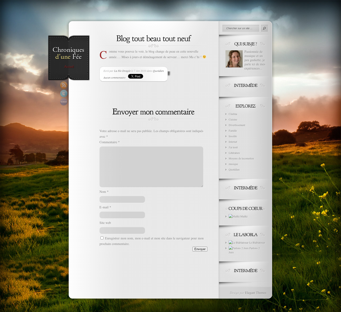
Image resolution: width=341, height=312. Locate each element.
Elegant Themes (255, 292)
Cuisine (233, 119)
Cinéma (233, 114)
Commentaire (110, 142)
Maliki (244, 216)
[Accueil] (69, 66)
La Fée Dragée (122, 71)
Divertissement (237, 125)
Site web (105, 222)
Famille (233, 130)
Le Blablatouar (256, 242)
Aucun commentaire (114, 77)
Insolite (233, 136)
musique (233, 164)
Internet (233, 141)
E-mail (105, 207)
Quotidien (158, 71)
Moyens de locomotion (241, 158)
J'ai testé (233, 147)
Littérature (234, 153)
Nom (104, 191)
